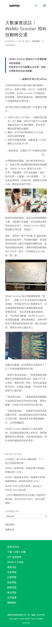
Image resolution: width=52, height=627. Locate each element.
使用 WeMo (13, 546)
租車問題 (11, 582)
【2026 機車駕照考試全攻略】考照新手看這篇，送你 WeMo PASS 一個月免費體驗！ (25, 498)
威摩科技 (9, 529)
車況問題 (11, 592)
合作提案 (11, 597)
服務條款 (11, 602)
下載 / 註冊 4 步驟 (16, 551)
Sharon (11, 41)
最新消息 (11, 567)
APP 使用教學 (14, 557)
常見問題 (11, 572)
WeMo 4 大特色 (15, 562)
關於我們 (9, 524)
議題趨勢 (36, 41)
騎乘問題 (11, 587)
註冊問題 (11, 577)
